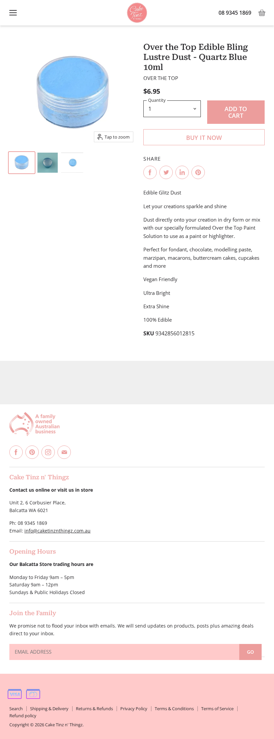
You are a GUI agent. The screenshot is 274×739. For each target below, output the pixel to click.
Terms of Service (217, 709)
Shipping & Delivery (49, 709)
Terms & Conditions (174, 709)
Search (16, 709)
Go (250, 652)
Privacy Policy (133, 709)
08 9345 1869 (235, 13)
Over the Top (160, 78)
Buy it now (204, 138)
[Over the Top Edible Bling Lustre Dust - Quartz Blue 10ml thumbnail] (22, 162)
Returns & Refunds (94, 709)
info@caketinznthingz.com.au (57, 530)
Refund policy (22, 716)
